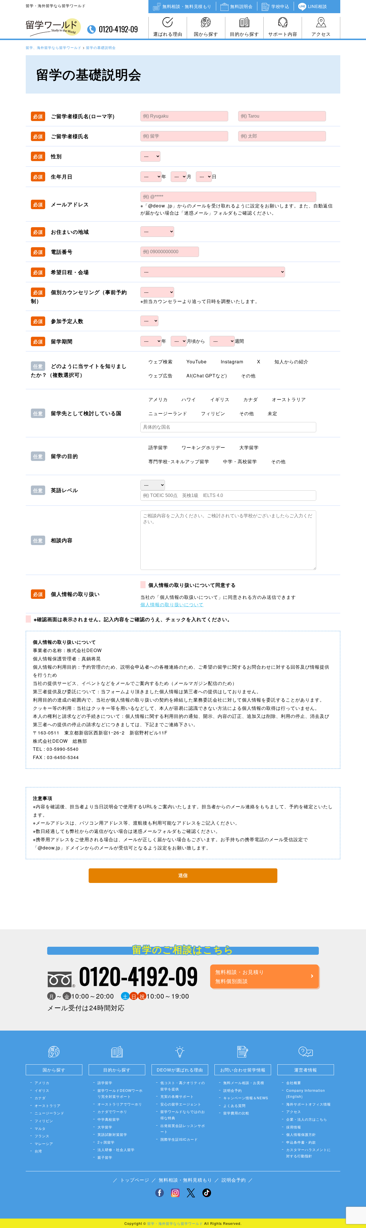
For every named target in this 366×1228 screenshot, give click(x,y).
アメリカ (42, 1082)
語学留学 (105, 1082)
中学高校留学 (109, 1119)
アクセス (321, 34)
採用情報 (293, 1126)
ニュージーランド (49, 1112)
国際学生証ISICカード (179, 1139)
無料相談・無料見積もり (187, 6)
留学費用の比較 (236, 1112)
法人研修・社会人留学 (116, 1149)
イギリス (42, 1090)
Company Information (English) (305, 1093)
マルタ (40, 1128)
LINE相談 (317, 6)
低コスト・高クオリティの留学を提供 (182, 1085)
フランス (42, 1135)
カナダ (40, 1097)
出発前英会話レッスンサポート (182, 1128)
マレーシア (44, 1143)
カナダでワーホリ (112, 1111)
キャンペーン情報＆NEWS (245, 1097)
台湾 (38, 1150)
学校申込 (280, 6)
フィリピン (44, 1120)
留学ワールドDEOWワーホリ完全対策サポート (120, 1093)
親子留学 (105, 1157)
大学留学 (105, 1126)
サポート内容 (282, 34)
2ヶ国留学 (106, 1142)
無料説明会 (241, 6)
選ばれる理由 (167, 34)
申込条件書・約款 (301, 1142)
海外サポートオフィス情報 (308, 1104)
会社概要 (293, 1082)
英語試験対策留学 (112, 1134)
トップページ (134, 1179)
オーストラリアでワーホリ (120, 1104)
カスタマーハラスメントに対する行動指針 (308, 1152)
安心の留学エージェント (180, 1104)
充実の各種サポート (177, 1096)
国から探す (206, 34)
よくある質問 (234, 1105)
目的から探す (244, 34)
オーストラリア (48, 1105)
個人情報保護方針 (301, 1134)
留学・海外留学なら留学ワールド (175, 1223)
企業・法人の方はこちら (306, 1119)
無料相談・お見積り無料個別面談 (239, 976)
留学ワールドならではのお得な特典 (182, 1114)
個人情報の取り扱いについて (172, 604)
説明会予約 (232, 1090)
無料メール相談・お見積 (243, 1082)
